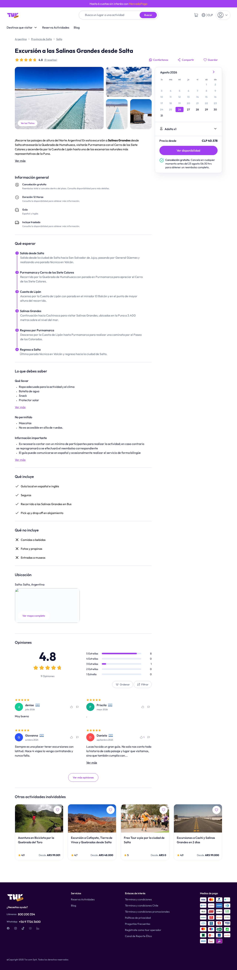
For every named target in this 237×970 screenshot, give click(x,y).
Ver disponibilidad (188, 150)
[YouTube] (30, 928)
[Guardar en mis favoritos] (71, 707)
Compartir (188, 60)
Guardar (213, 60)
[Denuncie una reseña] (77, 707)
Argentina (21, 39)
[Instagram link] (15, 928)
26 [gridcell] (179, 109)
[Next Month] (214, 72)
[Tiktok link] (22, 928)
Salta (59, 39)
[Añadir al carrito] (196, 15)
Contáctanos (160, 60)
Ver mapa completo (33, 615)
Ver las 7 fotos (27, 123)
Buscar (148, 15)
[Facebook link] (8, 928)
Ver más (20, 161)
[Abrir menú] (223, 15)
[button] (47, 605)
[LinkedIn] (37, 928)
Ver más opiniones (83, 777)
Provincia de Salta (41, 39)
